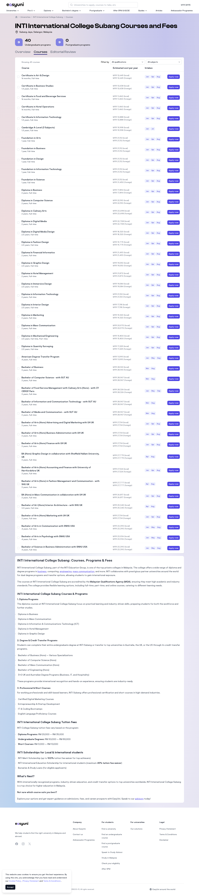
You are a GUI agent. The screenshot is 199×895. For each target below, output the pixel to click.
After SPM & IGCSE (121, 10)
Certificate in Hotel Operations (38, 106)
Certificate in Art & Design (35, 75)
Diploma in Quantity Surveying (37, 346)
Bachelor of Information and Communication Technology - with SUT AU (59, 401)
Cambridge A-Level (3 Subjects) (38, 127)
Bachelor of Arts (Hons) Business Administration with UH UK (53, 432)
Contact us (78, 834)
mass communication (83, 571)
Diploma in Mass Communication (38, 325)
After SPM (106, 869)
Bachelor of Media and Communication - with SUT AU (49, 412)
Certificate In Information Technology (41, 117)
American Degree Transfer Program (40, 356)
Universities (11, 10)
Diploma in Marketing (33, 315)
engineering (66, 571)
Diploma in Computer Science (37, 200)
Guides (141, 10)
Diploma (47, 10)
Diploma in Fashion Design (35, 242)
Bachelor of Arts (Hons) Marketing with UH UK (45, 515)
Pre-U (30, 10)
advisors (139, 798)
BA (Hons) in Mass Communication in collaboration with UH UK (54, 494)
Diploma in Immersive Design (37, 283)
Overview (22, 52)
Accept (10, 887)
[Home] (16, 17)
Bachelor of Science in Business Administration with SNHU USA (54, 546)
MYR (185, 5)
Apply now (173, 76)
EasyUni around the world (164, 889)
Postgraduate (96, 10)
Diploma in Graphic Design (35, 263)
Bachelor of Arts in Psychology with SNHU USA (46, 536)
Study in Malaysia (109, 858)
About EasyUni (79, 829)
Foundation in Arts (31, 138)
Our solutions (136, 829)
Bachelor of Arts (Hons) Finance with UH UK (44, 443)
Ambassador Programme (182, 10)
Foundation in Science (33, 179)
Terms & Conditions (52, 881)
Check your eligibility (111, 863)
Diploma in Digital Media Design (38, 231)
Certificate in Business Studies (37, 85)
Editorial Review (63, 52)
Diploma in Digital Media (34, 221)
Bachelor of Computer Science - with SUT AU (45, 377)
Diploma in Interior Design (35, 304)
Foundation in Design (33, 158)
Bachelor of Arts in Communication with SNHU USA (48, 526)
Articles (159, 10)
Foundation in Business (33, 148)
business (42, 571)
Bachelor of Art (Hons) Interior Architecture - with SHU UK (52, 505)
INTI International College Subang (48, 17)
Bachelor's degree (70, 10)
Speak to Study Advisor (112, 852)
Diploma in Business (32, 190)
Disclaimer (163, 840)
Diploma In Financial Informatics (38, 252)
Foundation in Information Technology (42, 169)
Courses (69, 17)
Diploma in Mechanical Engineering (40, 335)
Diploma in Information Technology (40, 294)
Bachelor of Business (32, 367)
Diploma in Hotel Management (37, 273)
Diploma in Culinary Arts (34, 210)
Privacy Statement (31, 881)
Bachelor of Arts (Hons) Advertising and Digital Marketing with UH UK (58, 422)
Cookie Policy (15, 881)
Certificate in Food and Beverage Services (44, 96)
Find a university (109, 829)
